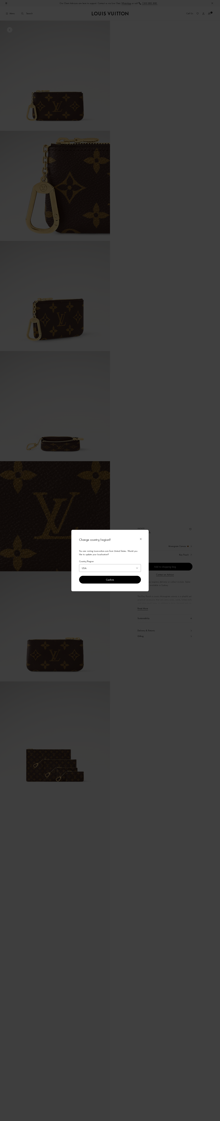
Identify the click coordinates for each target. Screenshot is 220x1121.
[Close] (140, 539)
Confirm (110, 579)
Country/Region (86, 561)
